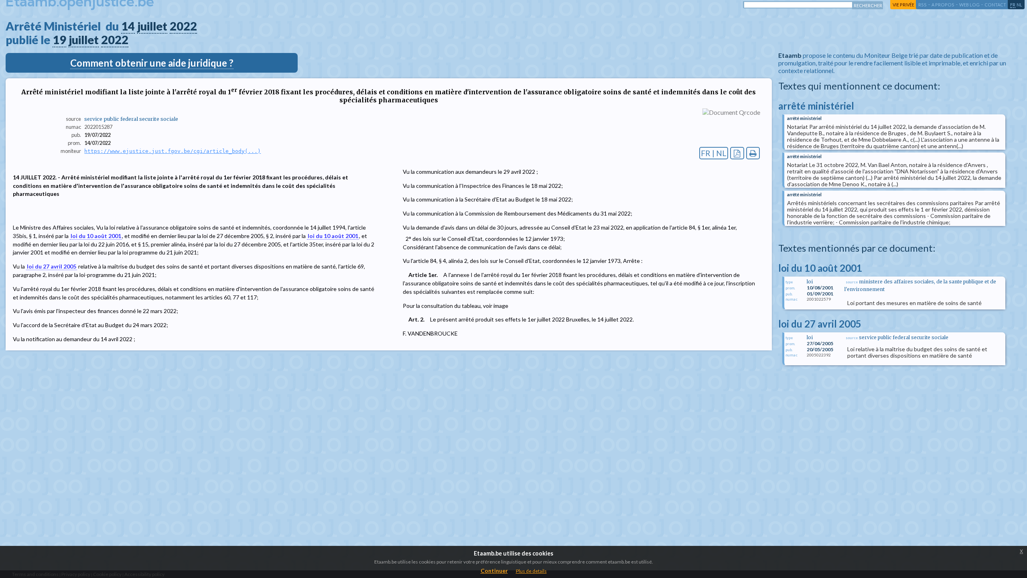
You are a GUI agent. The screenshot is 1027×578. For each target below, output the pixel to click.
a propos (943, 4)
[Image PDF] (737, 153)
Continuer (494, 570)
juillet (152, 26)
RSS (922, 4)
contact (995, 4)
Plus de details (531, 571)
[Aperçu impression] (753, 153)
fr (1012, 4)
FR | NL (714, 153)
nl (1019, 4)
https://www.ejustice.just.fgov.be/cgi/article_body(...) (172, 151)
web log (969, 4)
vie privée (903, 4)
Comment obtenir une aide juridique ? (151, 63)
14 (128, 26)
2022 (183, 26)
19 (59, 40)
